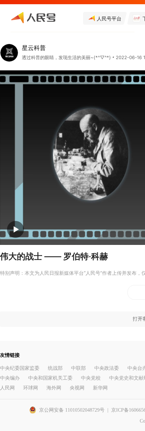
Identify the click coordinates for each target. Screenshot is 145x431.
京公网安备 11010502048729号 (72, 410)
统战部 (55, 368)
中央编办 (10, 378)
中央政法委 (106, 368)
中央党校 (91, 378)
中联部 (78, 368)
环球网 (30, 388)
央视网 (77, 388)
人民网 (7, 388)
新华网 (100, 388)
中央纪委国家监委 (19, 368)
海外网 (53, 388)
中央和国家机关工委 (50, 378)
